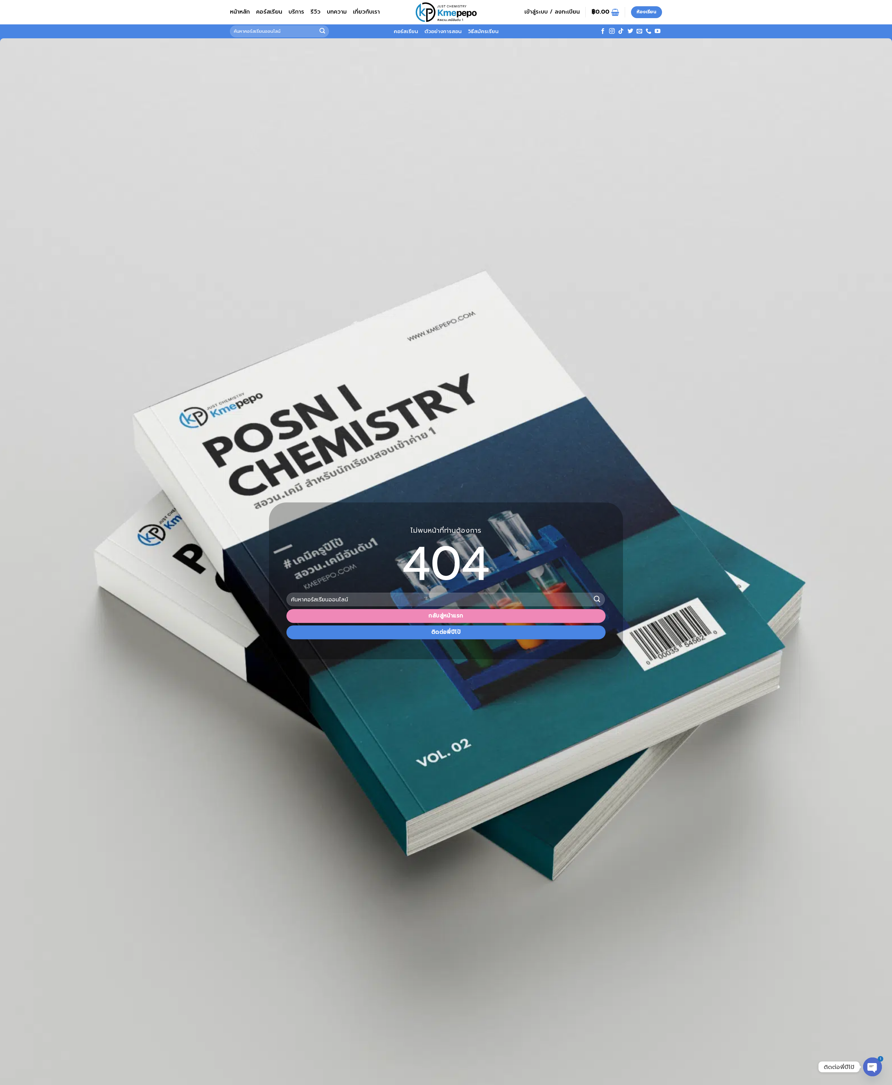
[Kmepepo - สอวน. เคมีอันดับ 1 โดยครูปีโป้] (446, 12)
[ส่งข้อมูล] (322, 31)
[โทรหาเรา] (648, 31)
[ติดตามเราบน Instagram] (612, 31)
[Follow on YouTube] (657, 31)
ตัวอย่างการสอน (443, 31)
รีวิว (315, 12)
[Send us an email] (639, 31)
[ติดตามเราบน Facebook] (603, 31)
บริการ (296, 12)
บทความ (337, 12)
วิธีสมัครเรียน (483, 31)
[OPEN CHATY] (872, 1066)
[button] (552, 12)
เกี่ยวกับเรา (366, 12)
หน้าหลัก (240, 12)
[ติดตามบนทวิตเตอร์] (630, 31)
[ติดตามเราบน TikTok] (621, 31)
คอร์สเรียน (269, 12)
